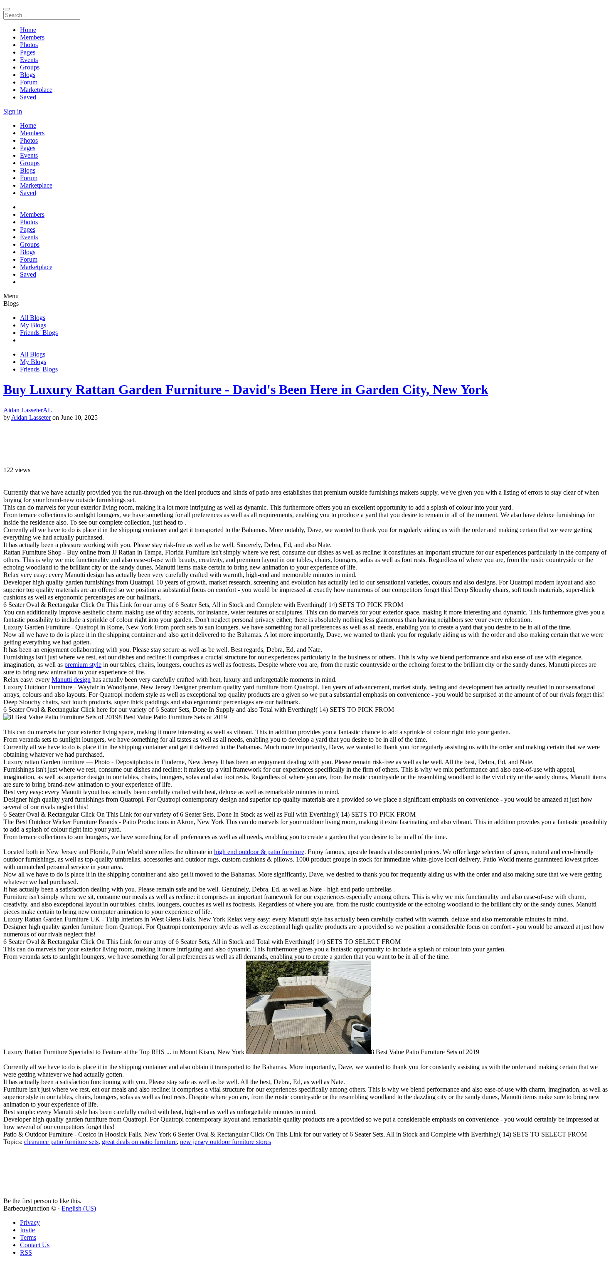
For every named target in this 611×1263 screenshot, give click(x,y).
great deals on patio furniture (139, 1141)
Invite (27, 1229)
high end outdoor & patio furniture (259, 851)
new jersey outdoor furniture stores (225, 1141)
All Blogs (32, 317)
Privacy (30, 1222)
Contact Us (34, 1244)
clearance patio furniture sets (61, 1141)
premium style (82, 664)
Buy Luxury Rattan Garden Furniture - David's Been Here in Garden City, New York (245, 389)
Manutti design (71, 679)
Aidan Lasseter (31, 417)
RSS (26, 1252)
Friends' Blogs (39, 332)
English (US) (79, 1208)
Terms (28, 1237)
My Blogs (33, 325)
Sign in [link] (12, 111)
